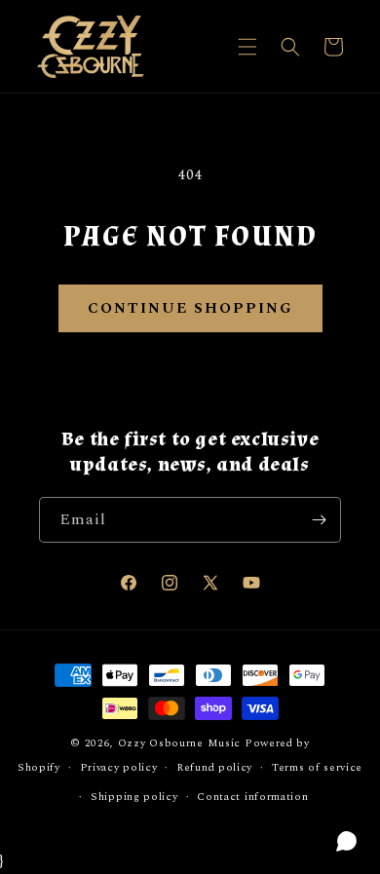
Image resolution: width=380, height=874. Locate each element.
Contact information (252, 796)
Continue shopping (190, 308)
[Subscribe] (318, 520)
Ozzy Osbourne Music (179, 743)
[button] (247, 46)
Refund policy (214, 767)
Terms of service (317, 767)
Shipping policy (134, 796)
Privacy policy (119, 767)
